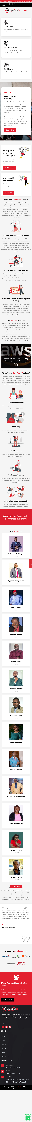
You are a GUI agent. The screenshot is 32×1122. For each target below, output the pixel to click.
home (3, 1036)
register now (7, 999)
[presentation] (2, 355)
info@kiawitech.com (13, 1073)
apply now (8, 193)
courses (4, 1048)
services (3, 1044)
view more (16, 886)
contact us (5, 1056)
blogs (3, 1052)
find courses (9, 168)
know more (10, 130)
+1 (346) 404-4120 (13, 1067)
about (3, 1040)
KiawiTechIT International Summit (17, 517)
